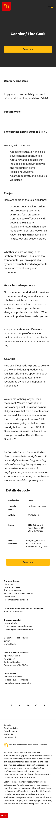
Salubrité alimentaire (13, 612)
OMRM (7, 641)
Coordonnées (10, 674)
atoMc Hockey (10, 644)
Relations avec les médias (16, 680)
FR (5, 815)
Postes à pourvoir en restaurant (18, 630)
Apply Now (28, 49)
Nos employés (10, 623)
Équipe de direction (13, 591)
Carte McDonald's (12, 662)
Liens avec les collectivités (16, 638)
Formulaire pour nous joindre (17, 683)
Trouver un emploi (12, 620)
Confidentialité (11, 728)
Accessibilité (10, 738)
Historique (9, 584)
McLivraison (9, 659)
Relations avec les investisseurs (18, 594)
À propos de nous (12, 581)
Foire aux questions (13, 677)
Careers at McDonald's (6, 6)
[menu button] (50, 6)
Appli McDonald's (12, 656)
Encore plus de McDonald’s (16, 653)
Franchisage (9, 597)
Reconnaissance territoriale (17, 600)
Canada (7, 725)
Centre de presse (12, 588)
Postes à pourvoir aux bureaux (18, 626)
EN (2, 815)
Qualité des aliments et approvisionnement (24, 609)
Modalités (8, 735)
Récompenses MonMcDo (16, 665)
